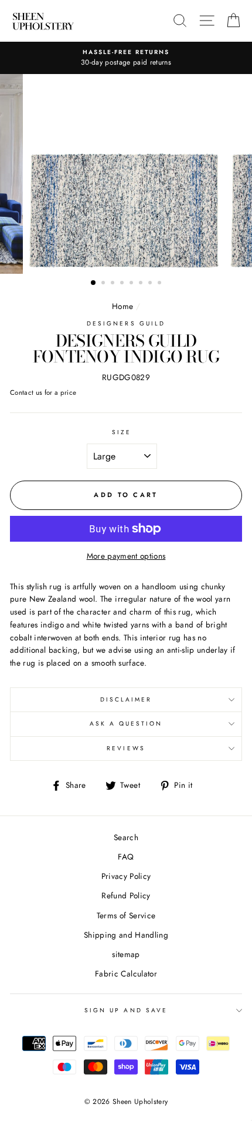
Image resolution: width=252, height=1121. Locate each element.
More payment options (126, 556)
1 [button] (94, 283)
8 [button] (161, 284)
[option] (126, 58)
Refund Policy (125, 895)
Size (121, 432)
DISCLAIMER (126, 699)
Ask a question (126, 723)
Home (122, 306)
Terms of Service (126, 915)
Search (126, 837)
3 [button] (114, 284)
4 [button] (123, 284)
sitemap (125, 954)
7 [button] (151, 284)
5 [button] (132, 284)
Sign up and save (126, 1010)
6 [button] (142, 284)
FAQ (126, 856)
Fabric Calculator (126, 973)
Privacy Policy (126, 876)
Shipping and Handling (126, 935)
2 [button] (104, 284)
